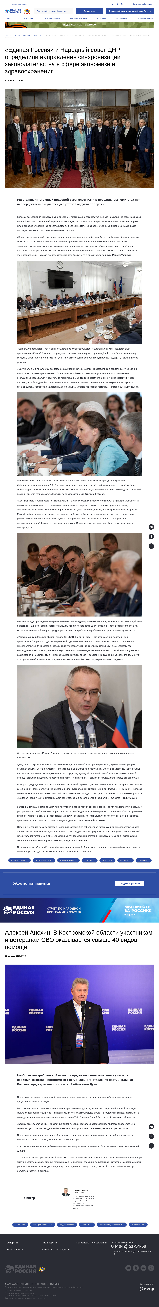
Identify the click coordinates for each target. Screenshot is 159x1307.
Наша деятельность (52, 18)
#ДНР (89, 860)
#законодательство (44, 860)
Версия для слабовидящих (142, 4)
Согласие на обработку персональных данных (25, 1298)
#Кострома (20, 1225)
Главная (8, 35)
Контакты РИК (15, 1249)
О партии (9, 18)
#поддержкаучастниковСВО (112, 1225)
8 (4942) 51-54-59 (128, 1246)
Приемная (101, 18)
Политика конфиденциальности (19, 1293)
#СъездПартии (138, 1225)
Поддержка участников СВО (79, 25)
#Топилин (107, 860)
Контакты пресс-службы (56, 1249)
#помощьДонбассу (19, 860)
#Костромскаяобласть (42, 1225)
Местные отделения (78, 18)
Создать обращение (130, 883)
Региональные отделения (91, 1242)
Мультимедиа (121, 18)
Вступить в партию (145, 18)
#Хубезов (144, 860)
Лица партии (28, 18)
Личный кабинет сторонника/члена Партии (130, 11)
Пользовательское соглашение (19, 1291)
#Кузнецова (125, 860)
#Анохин (86, 1225)
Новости (37, 35)
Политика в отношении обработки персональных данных (31, 1296)
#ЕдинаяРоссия (67, 1225)
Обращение (89, 11)
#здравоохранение (68, 860)
